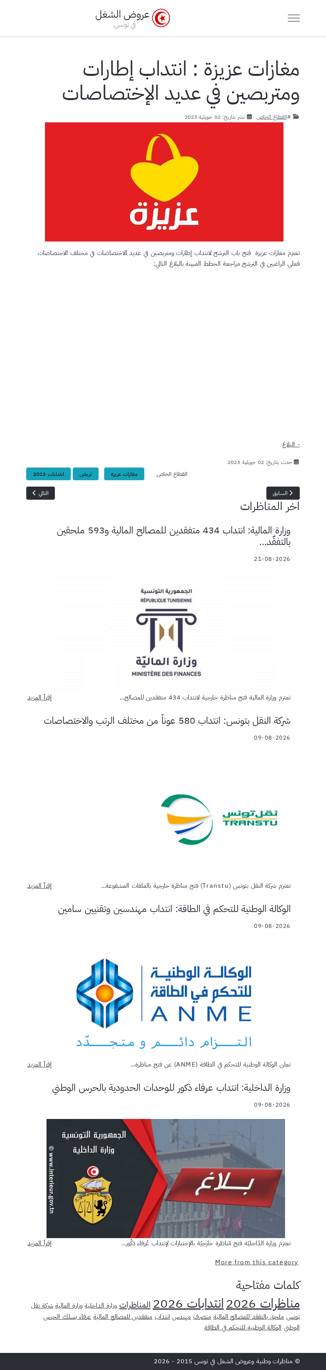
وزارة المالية (69, 1305)
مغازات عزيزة (124, 474)
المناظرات (135, 1305)
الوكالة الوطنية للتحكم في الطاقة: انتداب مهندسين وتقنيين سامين (174, 909)
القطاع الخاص (271, 116)
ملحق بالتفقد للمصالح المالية (248, 1317)
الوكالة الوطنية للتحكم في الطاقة (242, 1327)
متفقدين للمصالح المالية (122, 1317)
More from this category (257, 1262)
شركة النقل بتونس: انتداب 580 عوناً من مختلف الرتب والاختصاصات (167, 720)
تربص (86, 474)
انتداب (162, 1317)
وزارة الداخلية (101, 1305)
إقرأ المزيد (39, 697)
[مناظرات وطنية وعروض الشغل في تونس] (131, 18)
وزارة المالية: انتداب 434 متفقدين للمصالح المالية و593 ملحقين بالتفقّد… (174, 536)
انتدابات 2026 (188, 1303)
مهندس (181, 1317)
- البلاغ (291, 444)
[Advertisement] (163, 357)
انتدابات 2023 (48, 474)
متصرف (202, 1317)
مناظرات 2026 (263, 1303)
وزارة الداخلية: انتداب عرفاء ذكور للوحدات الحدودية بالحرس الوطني (171, 1087)
